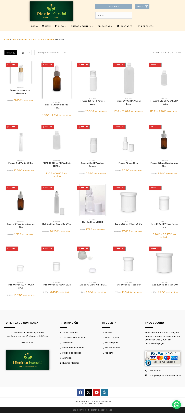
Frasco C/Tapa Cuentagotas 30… (164, 164)
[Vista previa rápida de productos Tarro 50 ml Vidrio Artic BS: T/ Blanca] (108, 250)
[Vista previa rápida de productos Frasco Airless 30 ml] (144, 128)
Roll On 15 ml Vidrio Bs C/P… (56, 224)
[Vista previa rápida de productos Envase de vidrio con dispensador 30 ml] (36, 66)
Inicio (7, 39)
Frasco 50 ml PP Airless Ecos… (92, 164)
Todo (178, 52)
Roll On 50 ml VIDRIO (92, 222)
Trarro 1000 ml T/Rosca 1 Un (164, 285)
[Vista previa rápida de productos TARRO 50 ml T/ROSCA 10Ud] (72, 250)
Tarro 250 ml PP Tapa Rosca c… (164, 225)
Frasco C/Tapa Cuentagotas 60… (21, 225)
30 (169, 52)
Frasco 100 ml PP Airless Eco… (93, 102)
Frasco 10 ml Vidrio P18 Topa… (56, 106)
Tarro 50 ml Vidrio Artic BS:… (92, 285)
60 (173, 52)
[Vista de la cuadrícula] (22, 52)
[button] (36, 73)
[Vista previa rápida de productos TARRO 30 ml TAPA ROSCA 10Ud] (36, 250)
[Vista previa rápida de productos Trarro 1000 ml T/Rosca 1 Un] (180, 250)
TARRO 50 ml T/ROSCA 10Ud (57, 285)
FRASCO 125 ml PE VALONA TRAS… (164, 102)
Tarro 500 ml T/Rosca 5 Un (128, 285)
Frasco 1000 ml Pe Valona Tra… (128, 102)
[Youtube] (96, 392)
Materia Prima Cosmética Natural (37, 39)
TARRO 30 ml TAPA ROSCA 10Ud (21, 286)
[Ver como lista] (29, 52)
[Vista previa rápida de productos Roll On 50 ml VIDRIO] (108, 189)
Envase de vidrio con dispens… (20, 91)
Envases (20, 87)
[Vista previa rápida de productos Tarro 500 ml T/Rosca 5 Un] (144, 250)
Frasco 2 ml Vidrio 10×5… (20, 163)
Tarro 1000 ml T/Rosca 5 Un (128, 224)
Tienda (15, 39)
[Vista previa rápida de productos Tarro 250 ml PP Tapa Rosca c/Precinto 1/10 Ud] (180, 189)
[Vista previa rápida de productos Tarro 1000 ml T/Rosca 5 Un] (144, 189)
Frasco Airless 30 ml (128, 163)
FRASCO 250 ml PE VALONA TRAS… (57, 164)
